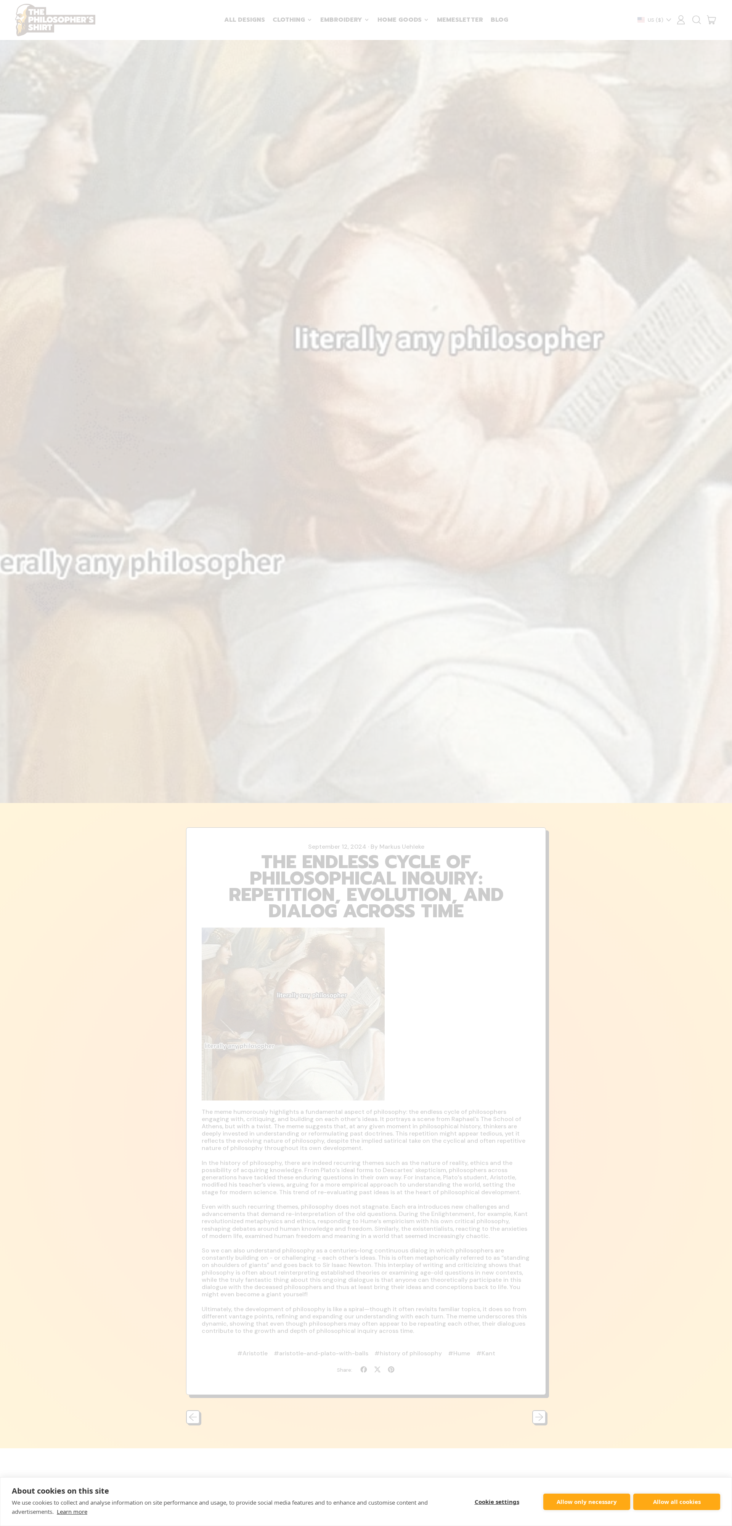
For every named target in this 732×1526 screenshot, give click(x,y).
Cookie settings (497, 1501)
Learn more (72, 1511)
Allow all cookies (677, 1501)
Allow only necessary (587, 1501)
